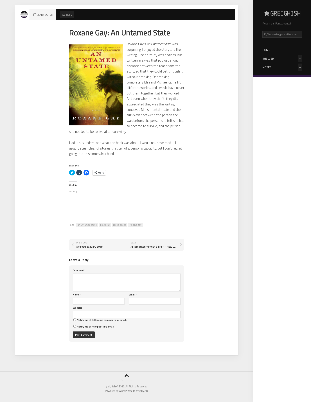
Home (266, 50)
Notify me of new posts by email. (95, 326)
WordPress (125, 391)
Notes (266, 67)
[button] (96, 84)
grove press (119, 225)
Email (133, 294)
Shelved (268, 58)
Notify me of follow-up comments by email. (102, 320)
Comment (79, 270)
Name (77, 294)
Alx (146, 391)
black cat (105, 225)
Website (77, 308)
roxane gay (135, 225)
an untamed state (87, 225)
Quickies (67, 14)
